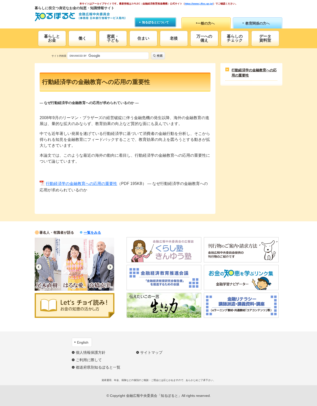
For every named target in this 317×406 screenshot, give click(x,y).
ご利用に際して (89, 360)
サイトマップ (151, 352)
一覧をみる (92, 232)
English (82, 342)
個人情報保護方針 (91, 352)
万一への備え (204, 38)
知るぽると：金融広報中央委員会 (80, 16)
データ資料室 (265, 38)
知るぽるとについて (155, 22)
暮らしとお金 (52, 38)
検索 (160, 55)
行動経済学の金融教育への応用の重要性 (81, 183)
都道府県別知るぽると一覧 (98, 367)
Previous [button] (39, 267)
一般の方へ (206, 23)
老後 (174, 38)
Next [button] (110, 267)
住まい (143, 38)
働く (82, 38)
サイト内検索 (59, 55)
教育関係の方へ (257, 23)
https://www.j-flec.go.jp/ (199, 3)
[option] (48, 264)
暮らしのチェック (235, 38)
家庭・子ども (113, 38)
